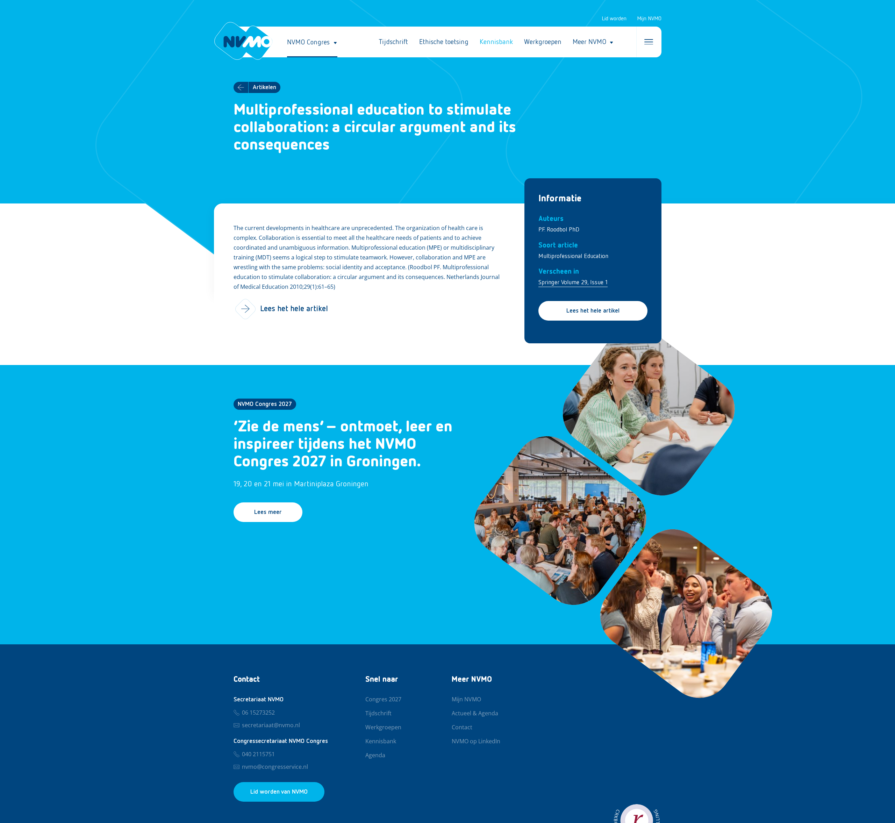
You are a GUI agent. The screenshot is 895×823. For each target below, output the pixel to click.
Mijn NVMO (649, 19)
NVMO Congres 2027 (265, 404)
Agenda (375, 755)
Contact (462, 727)
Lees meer (268, 512)
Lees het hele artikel (593, 311)
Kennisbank (496, 41)
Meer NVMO (589, 41)
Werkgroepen (542, 41)
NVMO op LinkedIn (476, 741)
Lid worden (614, 19)
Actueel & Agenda (475, 713)
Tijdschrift (393, 41)
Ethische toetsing (443, 41)
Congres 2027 (383, 699)
